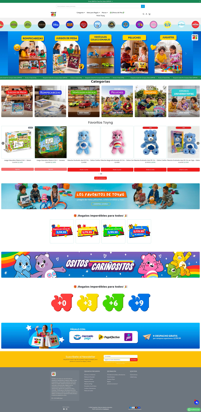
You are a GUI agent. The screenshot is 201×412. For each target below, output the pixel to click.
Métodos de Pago (88, 384)
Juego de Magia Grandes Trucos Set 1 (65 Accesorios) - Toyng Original (17, 160)
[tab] (98, 173)
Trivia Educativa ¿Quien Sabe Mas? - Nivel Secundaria (84, 160)
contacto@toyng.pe (58, 398)
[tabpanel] (100, 153)
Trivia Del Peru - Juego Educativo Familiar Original (183, 160)
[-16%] (50, 157)
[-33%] (183, 157)
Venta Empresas (111, 377)
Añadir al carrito (17, 169)
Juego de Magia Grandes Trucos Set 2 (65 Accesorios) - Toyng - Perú (150, 160)
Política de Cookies (88, 390)
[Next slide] (198, 143)
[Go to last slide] (3, 143)
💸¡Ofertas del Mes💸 (117, 13)
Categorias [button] (80, 13)
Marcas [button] (104, 13)
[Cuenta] (146, 14)
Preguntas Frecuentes (89, 381)
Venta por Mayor (111, 379)
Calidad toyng (133, 377)
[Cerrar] (200, 1)
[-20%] (17, 157)
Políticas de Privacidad (89, 377)
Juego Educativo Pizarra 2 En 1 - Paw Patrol (117, 160)
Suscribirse (134, 359)
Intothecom (106, 409)
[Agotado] (117, 157)
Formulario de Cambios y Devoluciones (116, 374)
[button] (143, 14)
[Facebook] (64, 409)
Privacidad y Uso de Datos (90, 386)
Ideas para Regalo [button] (92, 13)
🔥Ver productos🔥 (100, 178)
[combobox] (98, 6)
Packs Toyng (100, 15)
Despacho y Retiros (88, 379)
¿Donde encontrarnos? (112, 384)
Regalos (109, 381)
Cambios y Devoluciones (90, 388)
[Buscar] (143, 6)
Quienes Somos (133, 374)
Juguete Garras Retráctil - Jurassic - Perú (50, 160)
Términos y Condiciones (89, 374)
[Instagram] (66, 409)
